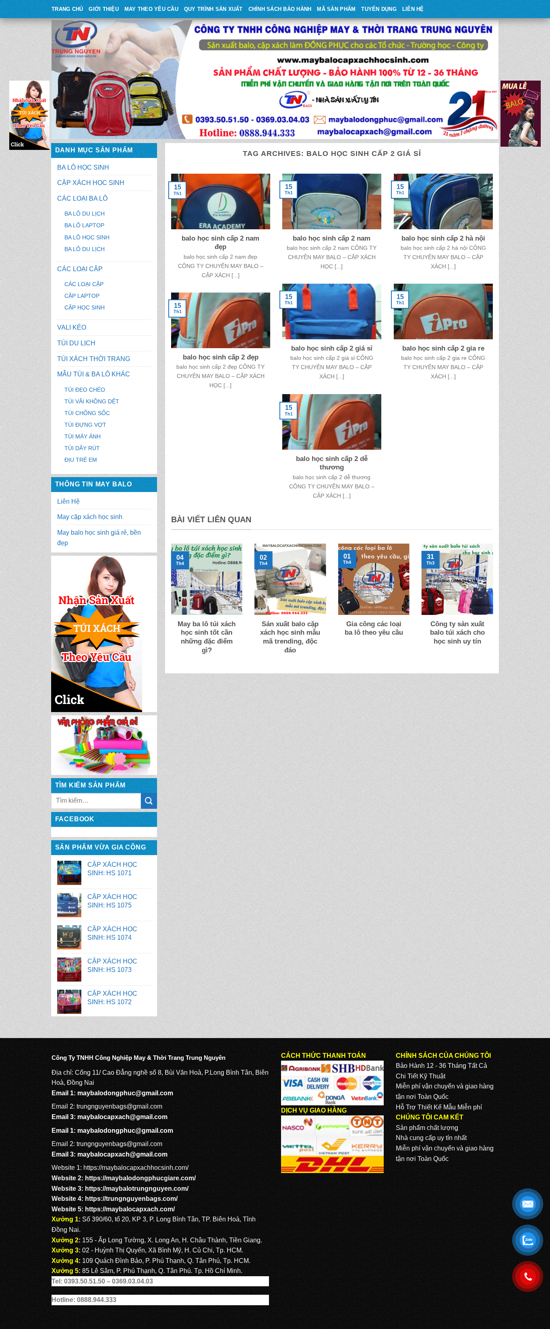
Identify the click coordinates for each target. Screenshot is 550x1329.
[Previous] (169, 605)
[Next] (494, 605)
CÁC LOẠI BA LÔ (82, 198)
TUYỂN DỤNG (379, 9)
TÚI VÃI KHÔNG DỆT (91, 401)
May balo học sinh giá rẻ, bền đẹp (99, 537)
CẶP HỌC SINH (84, 307)
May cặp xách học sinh (89, 516)
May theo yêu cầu (151, 9)
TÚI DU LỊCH (76, 343)
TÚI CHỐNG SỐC (87, 413)
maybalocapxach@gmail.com (122, 1116)
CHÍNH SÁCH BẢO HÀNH (280, 9)
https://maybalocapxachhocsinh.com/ (135, 1167)
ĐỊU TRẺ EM (80, 460)
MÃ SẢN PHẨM (336, 9)
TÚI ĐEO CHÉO (84, 389)
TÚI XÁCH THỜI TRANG (93, 358)
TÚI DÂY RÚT (82, 448)
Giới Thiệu (104, 9)
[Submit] (149, 801)
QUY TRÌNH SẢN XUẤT (213, 9)
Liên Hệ (413, 9)
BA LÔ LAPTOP (84, 225)
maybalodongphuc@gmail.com (125, 1093)
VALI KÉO (71, 327)
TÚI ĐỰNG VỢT (85, 425)
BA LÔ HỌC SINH (83, 167)
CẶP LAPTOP (81, 296)
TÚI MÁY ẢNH (82, 436)
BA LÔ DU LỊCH (84, 213)
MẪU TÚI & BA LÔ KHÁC (93, 374)
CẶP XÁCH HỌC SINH (90, 182)
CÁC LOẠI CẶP (80, 269)
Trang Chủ (67, 9)
